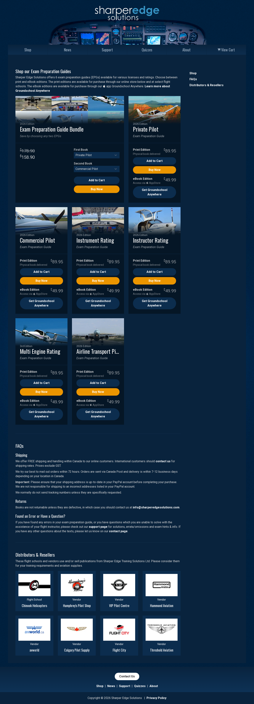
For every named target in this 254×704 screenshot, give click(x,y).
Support (107, 49)
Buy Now (97, 189)
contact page (118, 531)
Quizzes (147, 49)
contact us (163, 461)
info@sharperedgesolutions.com (156, 507)
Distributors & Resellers (206, 85)
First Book (81, 149)
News (67, 49)
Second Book (83, 163)
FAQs (193, 79)
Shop (27, 49)
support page (98, 527)
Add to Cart (97, 180)
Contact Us (127, 676)
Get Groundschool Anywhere (154, 192)
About (186, 49)
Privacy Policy (156, 698)
